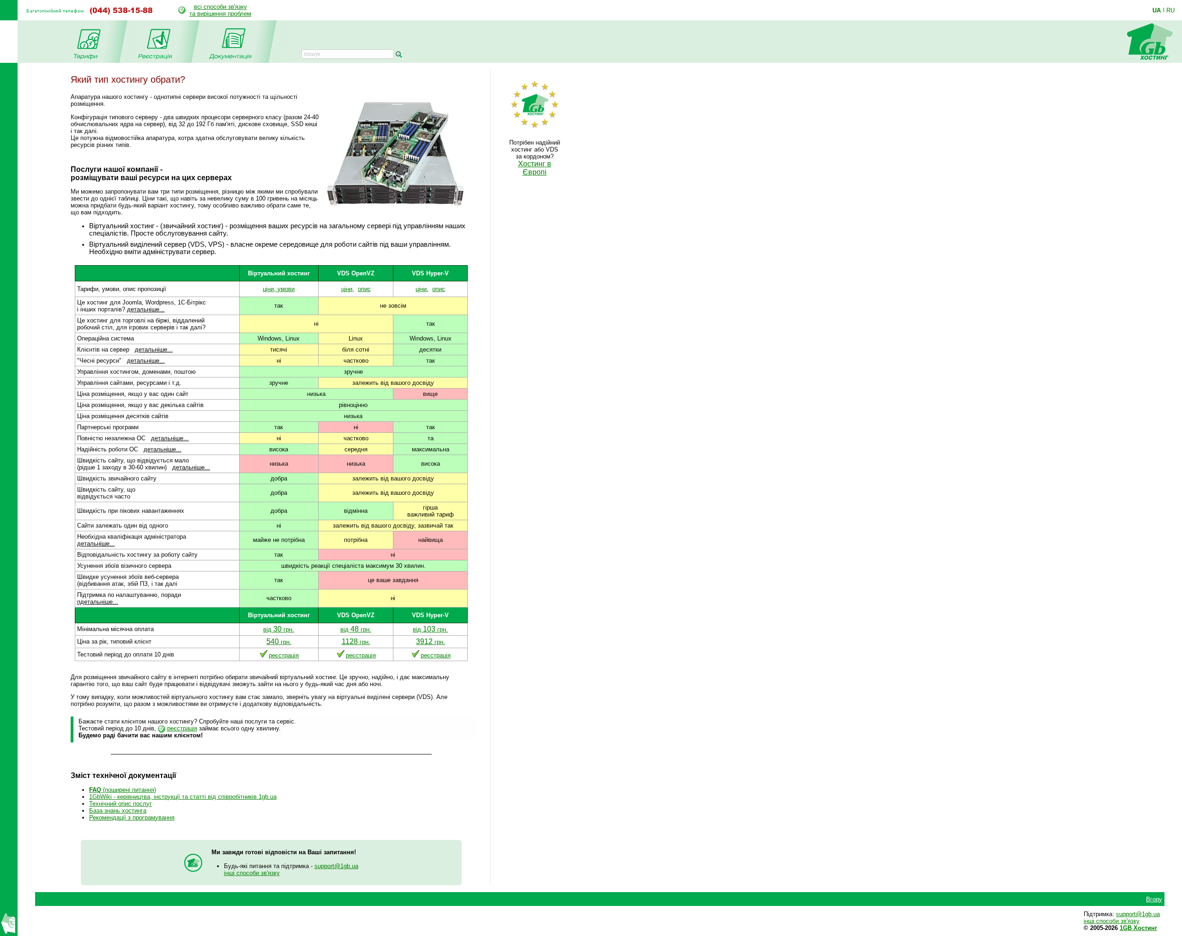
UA (1156, 10)
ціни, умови (279, 289)
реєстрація (284, 655)
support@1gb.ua (336, 866)
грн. (278, 641)
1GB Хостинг (1138, 927)
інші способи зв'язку (252, 872)
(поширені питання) (122, 789)
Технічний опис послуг (120, 803)
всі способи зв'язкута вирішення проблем (220, 10)
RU (1170, 10)
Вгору (1154, 899)
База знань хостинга (117, 810)
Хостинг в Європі (534, 168)
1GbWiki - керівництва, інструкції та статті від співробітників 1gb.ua (183, 796)
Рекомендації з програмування (132, 817)
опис (364, 289)
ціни (346, 289)
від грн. (278, 629)
